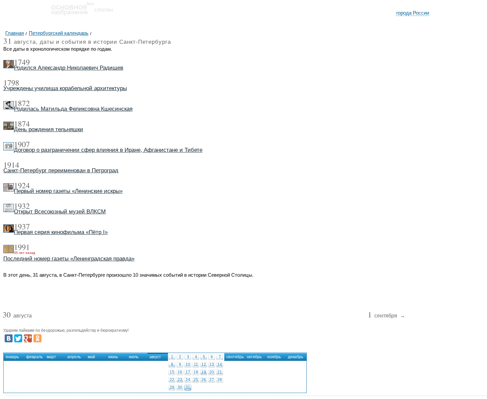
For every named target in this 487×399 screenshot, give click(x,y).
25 (195, 379)
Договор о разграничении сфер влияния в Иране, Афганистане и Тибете (108, 150)
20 (211, 372)
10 (188, 364)
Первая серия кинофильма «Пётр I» (61, 232)
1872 (22, 103)
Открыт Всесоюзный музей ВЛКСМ (60, 211)
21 (219, 372)
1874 (22, 123)
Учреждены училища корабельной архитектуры (65, 88)
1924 (22, 185)
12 (203, 364)
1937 (22, 226)
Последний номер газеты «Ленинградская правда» (69, 259)
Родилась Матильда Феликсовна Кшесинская (73, 109)
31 (188, 387)
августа (17, 316)
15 (172, 372)
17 (188, 372)
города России (412, 13)
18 (195, 372)
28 (219, 379)
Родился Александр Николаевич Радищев (68, 68)
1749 (22, 62)
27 (211, 379)
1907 (22, 144)
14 (219, 364)
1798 (11, 82)
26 (203, 379)
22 (172, 379)
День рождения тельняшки (48, 129)
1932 (22, 205)
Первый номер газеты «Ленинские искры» (68, 191)
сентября (383, 316)
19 (203, 372)
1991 (22, 247)
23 (180, 379)
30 (180, 387)
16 (180, 372)
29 (172, 387)
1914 (11, 164)
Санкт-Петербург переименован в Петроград (60, 170)
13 (211, 364)
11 (196, 364)
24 (188, 379)
